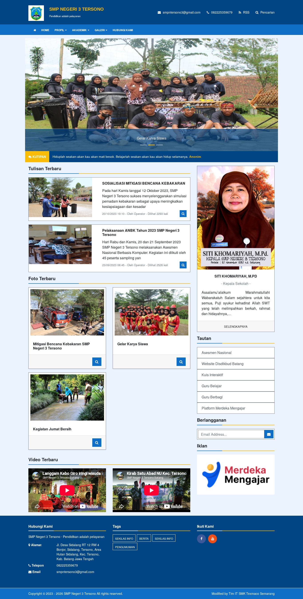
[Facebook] (202, 538)
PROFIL (59, 30)
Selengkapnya (236, 326)
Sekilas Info (124, 538)
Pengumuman (125, 547)
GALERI (100, 30)
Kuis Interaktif (212, 374)
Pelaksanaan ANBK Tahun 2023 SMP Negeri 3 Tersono (140, 232)
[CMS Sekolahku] (236, 474)
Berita (144, 538)
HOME (45, 30)
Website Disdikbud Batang (223, 363)
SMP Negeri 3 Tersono (79, 593)
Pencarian (267, 12)
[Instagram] (213, 538)
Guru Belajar (212, 385)
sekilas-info (164, 538)
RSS (245, 12)
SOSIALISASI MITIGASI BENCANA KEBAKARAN (143, 183)
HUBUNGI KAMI (123, 30)
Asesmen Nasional (217, 352)
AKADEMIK (79, 30)
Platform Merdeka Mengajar (223, 408)
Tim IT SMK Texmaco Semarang (252, 593)
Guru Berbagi (212, 396)
